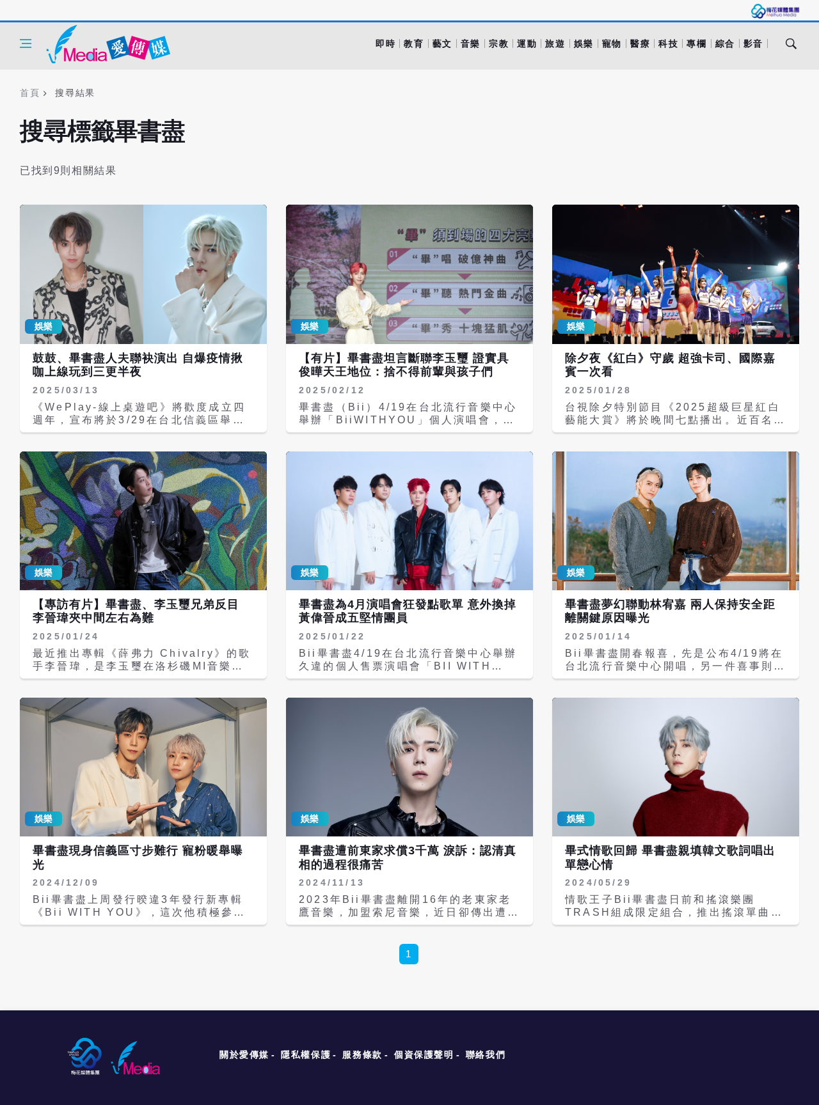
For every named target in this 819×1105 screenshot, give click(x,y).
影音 (753, 43)
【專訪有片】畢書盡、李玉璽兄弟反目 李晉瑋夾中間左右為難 (136, 611)
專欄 (696, 43)
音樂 (471, 43)
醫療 (640, 43)
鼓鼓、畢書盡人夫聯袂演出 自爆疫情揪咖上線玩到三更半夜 (138, 365)
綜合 (725, 43)
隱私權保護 (306, 1054)
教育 (414, 43)
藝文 (442, 43)
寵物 (612, 43)
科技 (668, 43)
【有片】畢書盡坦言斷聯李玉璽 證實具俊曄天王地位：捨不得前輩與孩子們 (404, 365)
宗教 (499, 43)
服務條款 (362, 1054)
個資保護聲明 (424, 1054)
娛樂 (584, 43)
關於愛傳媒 (244, 1054)
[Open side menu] (25, 43)
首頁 (30, 93)
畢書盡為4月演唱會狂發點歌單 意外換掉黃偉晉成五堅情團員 (407, 611)
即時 (385, 43)
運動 (527, 43)
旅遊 (555, 43)
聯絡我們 (485, 1054)
